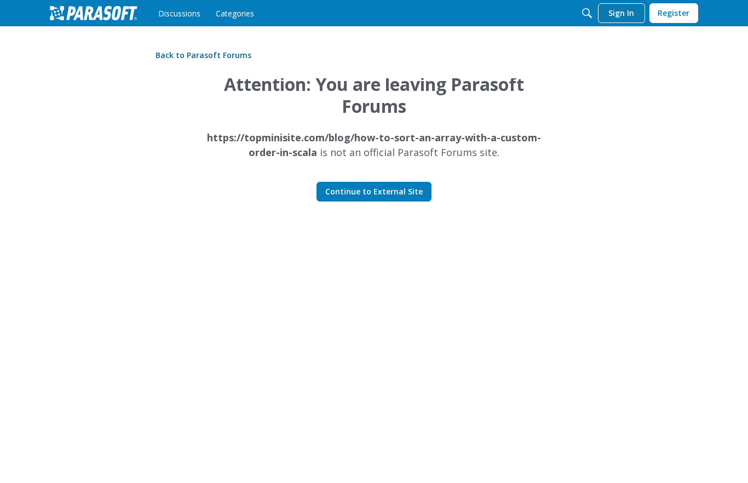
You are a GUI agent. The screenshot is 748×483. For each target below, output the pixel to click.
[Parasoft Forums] (93, 13)
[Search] (587, 13)
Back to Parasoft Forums (203, 55)
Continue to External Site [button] (374, 191)
